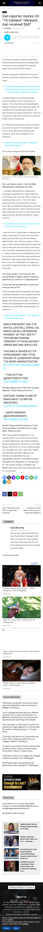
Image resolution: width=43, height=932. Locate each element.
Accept (6, 928)
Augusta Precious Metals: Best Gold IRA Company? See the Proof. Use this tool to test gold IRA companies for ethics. (23, 89)
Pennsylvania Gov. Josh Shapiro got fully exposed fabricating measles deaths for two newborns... (28, 851)
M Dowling (7, 28)
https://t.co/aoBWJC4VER (20, 406)
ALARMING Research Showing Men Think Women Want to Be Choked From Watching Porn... (28, 864)
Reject (16, 928)
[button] (40, 3)
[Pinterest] (15, 494)
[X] (9, 478)
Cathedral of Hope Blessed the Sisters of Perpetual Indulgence (32, 510)
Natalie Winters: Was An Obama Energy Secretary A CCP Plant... (29, 826)
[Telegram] (27, 478)
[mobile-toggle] (4, 3)
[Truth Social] (13, 478)
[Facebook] (5, 478)
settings (25, 924)
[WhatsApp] (20, 494)
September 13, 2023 (15, 381)
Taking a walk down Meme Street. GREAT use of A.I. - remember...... (28, 839)
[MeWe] (5, 482)
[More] (9, 482)
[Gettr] (22, 478)
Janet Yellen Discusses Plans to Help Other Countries (11, 510)
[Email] (31, 478)
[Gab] (18, 478)
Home (4, 8)
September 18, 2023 (15, 419)
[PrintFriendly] (36, 478)
